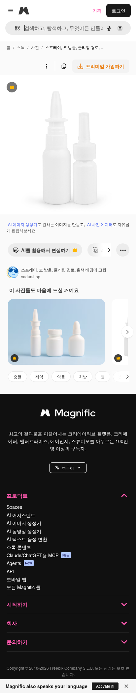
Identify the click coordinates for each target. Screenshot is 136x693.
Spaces (14, 507)
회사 (12, 623)
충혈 (17, 376)
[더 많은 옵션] (46, 66)
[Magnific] (68, 414)
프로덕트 (17, 495)
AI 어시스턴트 (21, 515)
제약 (39, 376)
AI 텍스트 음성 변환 (27, 539)
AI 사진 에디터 (100, 224)
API (10, 571)
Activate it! (105, 686)
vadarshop (30, 276)
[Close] (126, 686)
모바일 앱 (16, 579)
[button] (68, 467)
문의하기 (17, 642)
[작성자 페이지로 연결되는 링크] (12, 273)
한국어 (68, 468)
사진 (35, 47)
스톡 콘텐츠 (19, 547)
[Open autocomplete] (15, 28)
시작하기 (17, 604)
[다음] (109, 250)
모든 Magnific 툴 (24, 587)
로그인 (118, 10)
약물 (61, 376)
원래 (38, 88)
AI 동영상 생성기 (24, 531)
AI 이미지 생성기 (22, 224)
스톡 (21, 47)
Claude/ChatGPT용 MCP (38, 555)
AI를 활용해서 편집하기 (41, 252)
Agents (19, 563)
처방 (83, 376)
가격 (97, 10)
